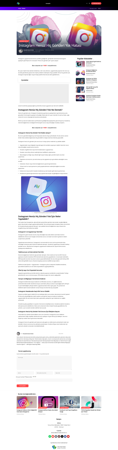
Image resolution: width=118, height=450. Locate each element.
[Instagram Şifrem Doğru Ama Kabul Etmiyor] (48, 402)
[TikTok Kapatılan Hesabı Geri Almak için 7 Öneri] (91, 402)
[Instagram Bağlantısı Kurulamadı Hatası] (80, 72)
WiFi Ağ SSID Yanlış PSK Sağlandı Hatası (92, 87)
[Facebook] (80, 3)
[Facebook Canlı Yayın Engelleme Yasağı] (70, 402)
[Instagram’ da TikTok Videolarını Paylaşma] (80, 81)
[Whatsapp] (49, 436)
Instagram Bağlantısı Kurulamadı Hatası (91, 70)
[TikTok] (85, 3)
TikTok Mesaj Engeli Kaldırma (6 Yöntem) (93, 62)
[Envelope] (52, 436)
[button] (89, 3)
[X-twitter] (62, 436)
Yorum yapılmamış (39, 50)
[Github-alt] (56, 436)
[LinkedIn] (71, 334)
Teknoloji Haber (89, 90)
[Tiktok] (59, 436)
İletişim (24, 8)
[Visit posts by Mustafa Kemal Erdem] (21, 51)
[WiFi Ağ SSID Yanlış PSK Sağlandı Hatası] (80, 90)
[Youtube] (68, 436)
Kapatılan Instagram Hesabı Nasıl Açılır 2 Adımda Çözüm (93, 96)
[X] (81, 3)
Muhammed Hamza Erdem (91, 82)
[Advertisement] (44, 93)
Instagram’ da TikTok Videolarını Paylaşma (91, 79)
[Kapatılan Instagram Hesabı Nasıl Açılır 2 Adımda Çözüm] (80, 98)
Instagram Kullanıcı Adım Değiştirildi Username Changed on (27, 411)
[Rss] (87, 3)
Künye (19, 8)
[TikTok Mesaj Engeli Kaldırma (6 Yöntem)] (80, 64)
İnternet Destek (24, 41)
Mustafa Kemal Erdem (28, 50)
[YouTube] (83, 3)
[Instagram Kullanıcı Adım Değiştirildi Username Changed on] (27, 402)
